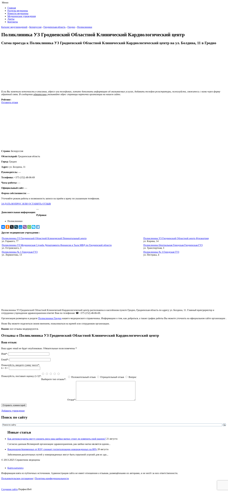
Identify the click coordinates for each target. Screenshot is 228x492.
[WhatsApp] (29, 227)
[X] (12, 227)
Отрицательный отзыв (112, 377)
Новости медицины (17, 13)
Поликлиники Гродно (49, 318)
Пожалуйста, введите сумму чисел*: (20, 365)
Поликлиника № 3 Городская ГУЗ (161, 252)
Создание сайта (9, 489)
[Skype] (33, 227)
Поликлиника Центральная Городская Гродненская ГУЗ (173, 245)
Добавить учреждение (13, 410)
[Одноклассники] (7, 227)
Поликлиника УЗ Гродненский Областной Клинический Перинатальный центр (44, 238)
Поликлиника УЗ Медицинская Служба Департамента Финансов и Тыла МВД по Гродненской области (57, 245)
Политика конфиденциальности (52, 478)
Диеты (10, 19)
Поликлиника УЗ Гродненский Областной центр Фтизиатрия (176, 238)
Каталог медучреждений (14, 27)
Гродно (71, 27)
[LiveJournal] (16, 227)
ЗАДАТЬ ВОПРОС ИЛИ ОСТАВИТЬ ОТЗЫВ (26, 203)
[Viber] (25, 227)
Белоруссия (35, 27)
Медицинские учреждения (21, 16)
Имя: (4, 353)
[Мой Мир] (20, 227)
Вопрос (132, 377)
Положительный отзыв (83, 377)
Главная (11, 8)
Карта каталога (15, 468)
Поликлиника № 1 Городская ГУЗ (20, 252)
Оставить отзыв (9, 102)
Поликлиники (84, 27)
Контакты (12, 21)
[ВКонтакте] (3, 227)
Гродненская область (54, 27)
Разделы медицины (17, 10)
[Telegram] (38, 227)
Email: (5, 359)
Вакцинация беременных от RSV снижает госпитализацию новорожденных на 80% (52, 449)
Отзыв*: (71, 399)
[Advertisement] (94, 125)
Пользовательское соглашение (17, 478)
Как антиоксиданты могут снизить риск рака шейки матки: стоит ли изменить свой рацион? (56, 438)
